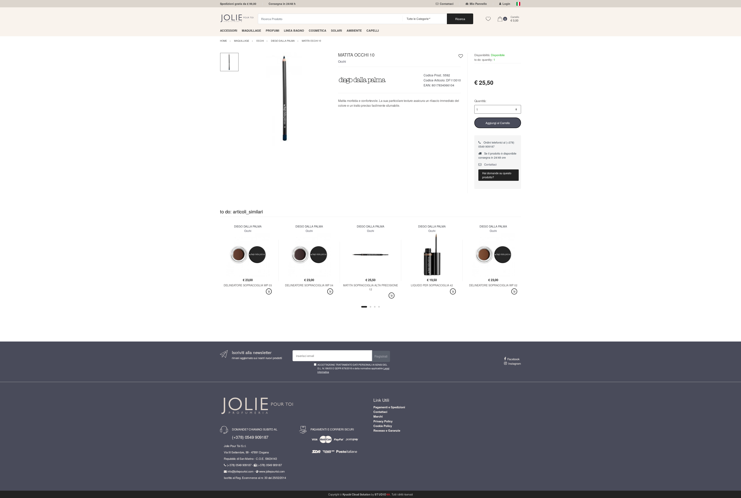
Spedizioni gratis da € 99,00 (238, 4)
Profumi (272, 30)
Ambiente (354, 30)
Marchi (378, 416)
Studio (382, 494)
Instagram (514, 363)
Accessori (228, 30)
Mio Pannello (478, 4)
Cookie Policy (382, 426)
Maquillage (251, 30)
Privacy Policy (382, 421)
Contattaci (446, 4)
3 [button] (375, 307)
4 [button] (379, 307)
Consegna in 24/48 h (282, 4)
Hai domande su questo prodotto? (496, 175)
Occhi (342, 61)
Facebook (513, 359)
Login (506, 4)
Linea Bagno (294, 30)
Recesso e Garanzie (386, 430)
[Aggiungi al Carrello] (269, 291)
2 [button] (370, 307)
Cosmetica (317, 30)
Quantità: (480, 101)
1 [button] (364, 307)
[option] (285, 99)
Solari (336, 30)
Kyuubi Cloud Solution (356, 494)
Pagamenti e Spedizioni (389, 407)
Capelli (372, 30)
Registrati (380, 356)
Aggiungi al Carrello (498, 123)
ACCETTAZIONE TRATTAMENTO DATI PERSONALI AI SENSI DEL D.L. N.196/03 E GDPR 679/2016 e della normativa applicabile (353, 368)
